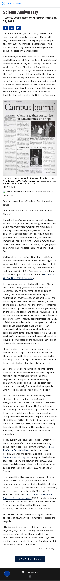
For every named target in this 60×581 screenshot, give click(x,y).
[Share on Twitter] (11, 28)
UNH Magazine (30, 572)
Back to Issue (30, 559)
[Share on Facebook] (5, 28)
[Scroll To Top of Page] (57, 560)
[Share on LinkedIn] (18, 28)
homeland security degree (16, 457)
